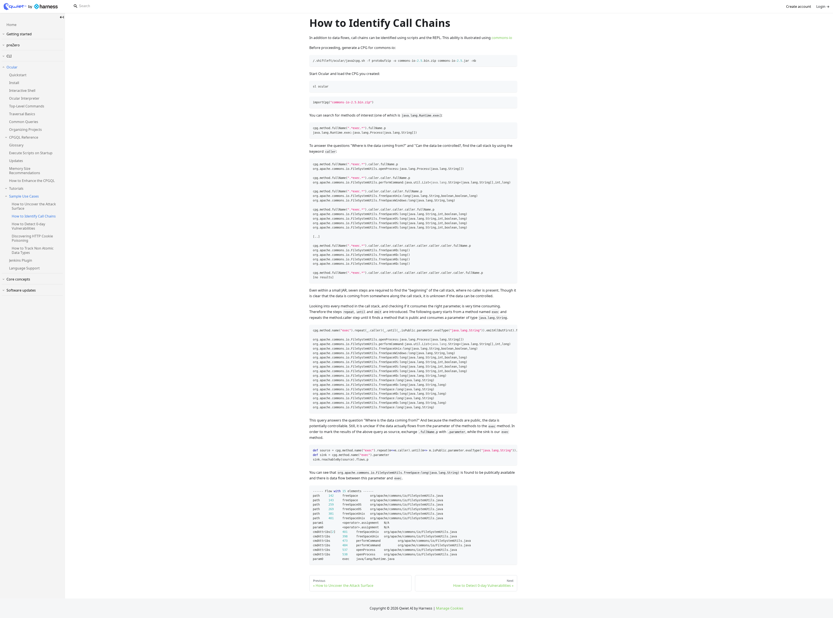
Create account (798, 6)
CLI (9, 56)
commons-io (502, 37)
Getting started (19, 34)
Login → (823, 6)
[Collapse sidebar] (62, 17)
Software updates (21, 290)
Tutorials (16, 188)
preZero (13, 45)
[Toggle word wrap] (504, 330)
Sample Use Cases (24, 196)
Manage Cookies (449, 608)
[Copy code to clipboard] (511, 60)
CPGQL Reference (23, 137)
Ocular (12, 67)
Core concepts (18, 279)
